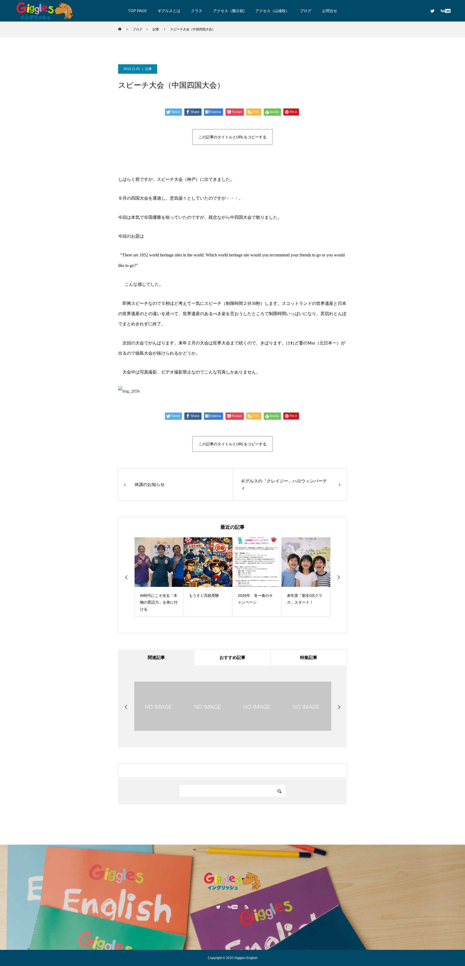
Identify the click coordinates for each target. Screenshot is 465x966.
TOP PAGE (137, 11)
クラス (196, 11)
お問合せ (329, 11)
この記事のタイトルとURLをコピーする (232, 137)
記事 (148, 69)
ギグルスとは (169, 11)
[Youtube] (445, 10)
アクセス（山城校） (272, 11)
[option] (159, 577)
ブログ (305, 11)
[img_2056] (129, 391)
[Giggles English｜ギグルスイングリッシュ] (45, 10)
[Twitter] (432, 10)
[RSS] (246, 906)
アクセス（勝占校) (229, 11)
